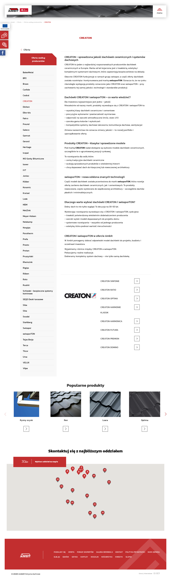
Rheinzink (28, 262)
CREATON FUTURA (109, 329)
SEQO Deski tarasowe (33, 299)
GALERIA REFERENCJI (104, 552)
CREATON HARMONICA (111, 321)
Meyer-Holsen (29, 216)
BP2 (24, 78)
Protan (26, 250)
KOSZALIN (95, 557)
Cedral (26, 95)
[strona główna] (25, 555)
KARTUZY (84, 557)
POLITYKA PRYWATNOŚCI (135, 552)
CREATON (47, 22)
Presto (26, 244)
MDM (25, 204)
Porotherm (28, 233)
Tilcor (25, 351)
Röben (26, 273)
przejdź (29, 428)
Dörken (26, 106)
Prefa (25, 239)
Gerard (26, 141)
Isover (25, 164)
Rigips (26, 267)
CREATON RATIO (108, 289)
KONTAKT (119, 552)
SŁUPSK (129, 557)
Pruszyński (28, 256)
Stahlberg (27, 322)
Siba (25, 305)
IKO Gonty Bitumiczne (33, 158)
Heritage (27, 147)
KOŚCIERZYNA (106, 557)
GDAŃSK (66, 557)
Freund (26, 124)
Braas (25, 83)
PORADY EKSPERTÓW (85, 552)
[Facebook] (2, 52)
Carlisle (26, 89)
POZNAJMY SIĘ (59, 552)
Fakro (25, 118)
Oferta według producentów (33, 22)
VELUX (26, 362)
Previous (5, 414)
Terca (25, 345)
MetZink (27, 210)
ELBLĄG (57, 557)
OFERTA (71, 552)
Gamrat (26, 135)
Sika (25, 310)
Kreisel (26, 193)
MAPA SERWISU (154, 552)
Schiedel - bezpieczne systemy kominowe (38, 292)
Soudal (26, 316)
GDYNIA (75, 557)
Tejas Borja (28, 339)
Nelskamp (27, 221)
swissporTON (29, 333)
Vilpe (25, 368)
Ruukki (26, 285)
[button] (95, 516)
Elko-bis (27, 112)
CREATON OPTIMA (109, 298)
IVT (24, 170)
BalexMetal (28, 72)
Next (166, 414)
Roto (25, 279)
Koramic (27, 187)
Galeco (26, 129)
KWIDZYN (119, 557)
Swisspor (27, 328)
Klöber (26, 181)
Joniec (26, 175)
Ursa (25, 356)
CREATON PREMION (109, 338)
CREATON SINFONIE (109, 281)
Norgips (26, 227)
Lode (25, 198)
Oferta (19, 22)
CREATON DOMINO (109, 347)
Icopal (26, 152)
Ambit (13, 22)
